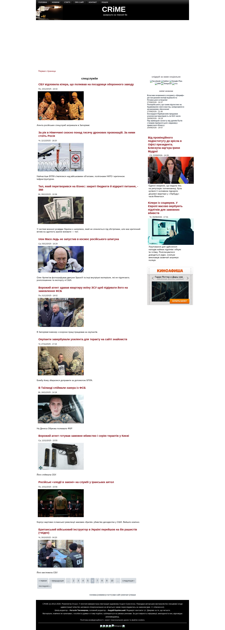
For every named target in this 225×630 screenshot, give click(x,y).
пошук (105, 2)
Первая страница (47, 71)
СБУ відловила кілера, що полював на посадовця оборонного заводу (86, 84)
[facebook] (155, 81)
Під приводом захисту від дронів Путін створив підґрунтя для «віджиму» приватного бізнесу (164, 123)
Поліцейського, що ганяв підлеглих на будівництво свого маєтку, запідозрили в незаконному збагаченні (165, 107)
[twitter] (165, 81)
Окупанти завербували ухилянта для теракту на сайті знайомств (82, 339)
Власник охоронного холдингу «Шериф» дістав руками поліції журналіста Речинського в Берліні (165, 97)
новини (55, 2)
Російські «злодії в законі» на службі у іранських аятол (76, 482)
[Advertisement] (112, 43)
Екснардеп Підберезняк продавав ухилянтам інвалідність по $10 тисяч (164, 115)
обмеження (158, 607)
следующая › (128, 581)
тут (145, 610)
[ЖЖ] (158, 84)
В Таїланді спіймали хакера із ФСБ (62, 387)
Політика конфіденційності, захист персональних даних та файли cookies (112, 620)
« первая (43, 581)
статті (67, 2)
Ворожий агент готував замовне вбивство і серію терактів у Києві (83, 435)
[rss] (175, 84)
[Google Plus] (175, 81)
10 (112, 581)
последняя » (44, 586)
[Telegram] (166, 84)
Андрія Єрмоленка (127, 604)
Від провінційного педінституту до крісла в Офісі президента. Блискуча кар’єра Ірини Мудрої (165, 144)
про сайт (79, 2)
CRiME (114, 9)
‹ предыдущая (57, 581)
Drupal (75, 604)
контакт (93, 2)
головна (42, 2)
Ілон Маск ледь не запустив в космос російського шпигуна (78, 239)
